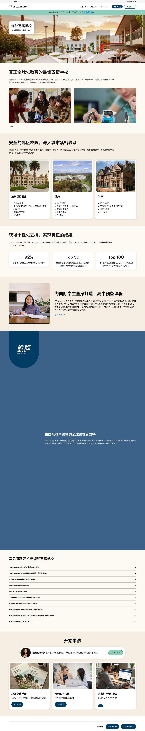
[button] (141, 12)
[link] (18, 6)
